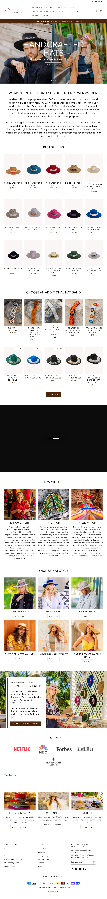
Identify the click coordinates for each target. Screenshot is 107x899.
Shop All (19, 616)
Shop (6, 852)
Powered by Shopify (53, 891)
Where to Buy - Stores (12, 863)
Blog (46, 15)
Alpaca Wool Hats (42, 7)
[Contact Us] (53, 801)
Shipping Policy (43, 852)
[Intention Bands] (20, 801)
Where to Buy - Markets (13, 859)
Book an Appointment (26, 724)
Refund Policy (43, 849)
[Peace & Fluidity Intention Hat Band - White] (52, 337)
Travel (36, 15)
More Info (87, 827)
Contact (41, 866)
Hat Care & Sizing (44, 859)
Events (74, 11)
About (63, 11)
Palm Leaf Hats (65, 7)
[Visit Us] (87, 801)
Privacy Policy (43, 856)
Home (6, 849)
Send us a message (53, 824)
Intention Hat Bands (44, 11)
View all (53, 394)
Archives (41, 863)
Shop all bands (20, 827)
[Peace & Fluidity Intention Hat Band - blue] (55, 337)
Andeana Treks (9, 866)
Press (6, 856)
